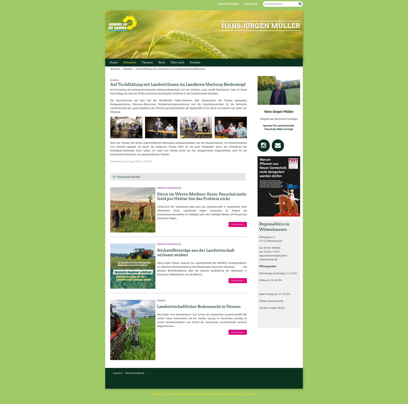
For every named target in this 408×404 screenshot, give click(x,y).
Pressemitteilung (173, 188)
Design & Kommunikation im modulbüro (237, 394)
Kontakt (195, 62)
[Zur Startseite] (122, 30)
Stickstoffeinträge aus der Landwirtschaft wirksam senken (195, 252)
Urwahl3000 (197, 394)
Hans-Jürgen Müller (260, 26)
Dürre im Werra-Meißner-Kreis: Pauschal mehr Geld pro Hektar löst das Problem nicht (202, 196)
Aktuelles (129, 62)
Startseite (115, 68)
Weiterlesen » (237, 224)
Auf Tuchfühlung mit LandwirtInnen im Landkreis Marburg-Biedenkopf (177, 84)
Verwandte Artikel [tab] (128, 176)
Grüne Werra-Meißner (228, 3)
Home (113, 62)
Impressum (118, 373)
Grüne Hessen (251, 3)
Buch (161, 62)
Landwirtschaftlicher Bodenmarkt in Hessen (199, 306)
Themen (147, 62)
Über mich (177, 62)
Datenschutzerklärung (134, 373)
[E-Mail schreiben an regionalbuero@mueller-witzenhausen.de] (278, 146)
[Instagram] (264, 146)
